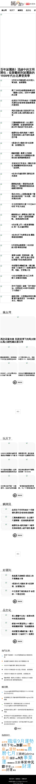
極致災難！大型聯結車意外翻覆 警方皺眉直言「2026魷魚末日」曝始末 (24, 298)
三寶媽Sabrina (25, 754)
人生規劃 (18, 767)
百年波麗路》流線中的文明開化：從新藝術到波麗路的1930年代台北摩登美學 (17, 72)
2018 (4, 770)
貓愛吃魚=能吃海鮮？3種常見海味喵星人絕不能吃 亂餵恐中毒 (23, 134)
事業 (24, 762)
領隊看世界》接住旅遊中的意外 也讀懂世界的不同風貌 (26, 455)
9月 (20, 758)
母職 (16, 758)
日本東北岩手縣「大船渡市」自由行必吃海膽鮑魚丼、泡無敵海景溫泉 (8, 489)
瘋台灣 (4, 10)
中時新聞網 (30, 4)
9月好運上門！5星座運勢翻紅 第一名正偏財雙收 (23, 225)
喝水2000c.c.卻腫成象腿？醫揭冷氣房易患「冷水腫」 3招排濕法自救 (23, 196)
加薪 (19, 745)
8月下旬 (7, 745)
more (20, 382)
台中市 (4, 742)
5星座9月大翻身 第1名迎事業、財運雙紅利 (23, 144)
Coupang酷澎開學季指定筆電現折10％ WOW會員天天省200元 (18, 692)
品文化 (28, 10)
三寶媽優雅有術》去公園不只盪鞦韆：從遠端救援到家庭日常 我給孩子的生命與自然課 (22, 125)
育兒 (14, 770)
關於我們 (11, 779)
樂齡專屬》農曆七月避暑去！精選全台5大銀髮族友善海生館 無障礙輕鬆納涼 (23, 155)
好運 (9, 769)
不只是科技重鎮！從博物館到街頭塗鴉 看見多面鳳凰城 (9, 472)
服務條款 (18, 779)
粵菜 (25, 750)
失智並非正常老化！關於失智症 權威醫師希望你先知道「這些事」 (24, 165)
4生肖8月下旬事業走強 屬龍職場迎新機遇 (23, 236)
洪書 (15, 746)
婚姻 (25, 745)
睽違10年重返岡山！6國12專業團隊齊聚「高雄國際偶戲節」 (23, 626)
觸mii (18, 3)
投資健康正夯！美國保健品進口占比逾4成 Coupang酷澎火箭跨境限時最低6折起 (17, 705)
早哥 (8, 766)
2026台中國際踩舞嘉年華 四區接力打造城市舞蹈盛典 (26, 375)
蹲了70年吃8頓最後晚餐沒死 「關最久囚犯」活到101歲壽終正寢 (23, 92)
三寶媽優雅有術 (10, 763)
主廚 (17, 762)
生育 (12, 767)
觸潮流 (20, 10)
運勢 (12, 749)
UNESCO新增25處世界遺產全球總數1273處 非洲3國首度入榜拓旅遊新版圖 (9, 456)
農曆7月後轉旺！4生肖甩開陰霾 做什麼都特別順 (18, 656)
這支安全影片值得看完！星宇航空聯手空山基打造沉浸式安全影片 (18, 723)
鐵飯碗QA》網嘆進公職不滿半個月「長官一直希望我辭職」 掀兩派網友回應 (23, 216)
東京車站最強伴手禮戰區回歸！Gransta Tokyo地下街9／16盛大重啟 (26, 473)
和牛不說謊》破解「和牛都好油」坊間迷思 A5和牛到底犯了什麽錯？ (24, 288)
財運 (26, 766)
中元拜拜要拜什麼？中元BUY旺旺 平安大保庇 (24, 205)
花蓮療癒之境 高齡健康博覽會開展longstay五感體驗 (18, 698)
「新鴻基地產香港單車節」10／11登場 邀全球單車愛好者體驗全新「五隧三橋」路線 (26, 489)
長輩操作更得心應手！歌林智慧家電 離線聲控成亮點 (19, 711)
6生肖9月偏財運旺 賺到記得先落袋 (23, 174)
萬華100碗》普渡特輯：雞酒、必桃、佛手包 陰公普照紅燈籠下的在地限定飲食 (23, 257)
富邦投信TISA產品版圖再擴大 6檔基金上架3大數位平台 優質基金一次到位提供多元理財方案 (18, 717)
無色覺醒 (20, 750)
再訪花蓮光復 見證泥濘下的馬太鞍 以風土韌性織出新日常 (23, 112)
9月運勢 (25, 741)
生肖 (5, 757)
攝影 (12, 758)
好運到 (7, 570)
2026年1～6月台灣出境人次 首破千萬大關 (8, 374)
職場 (12, 741)
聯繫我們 (24, 779)
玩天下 (12, 10)
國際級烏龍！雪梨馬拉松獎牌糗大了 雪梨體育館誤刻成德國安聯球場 (22, 186)
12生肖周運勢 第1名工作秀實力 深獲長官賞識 (22, 276)
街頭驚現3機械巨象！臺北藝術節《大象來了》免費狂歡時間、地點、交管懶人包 (24, 267)
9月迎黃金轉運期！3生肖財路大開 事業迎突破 (22, 246)
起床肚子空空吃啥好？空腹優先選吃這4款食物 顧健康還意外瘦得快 (24, 102)
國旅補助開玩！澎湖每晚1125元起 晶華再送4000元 (8, 359)
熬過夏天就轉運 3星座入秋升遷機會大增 (16, 661)
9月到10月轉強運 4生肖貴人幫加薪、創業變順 (23, 81)
